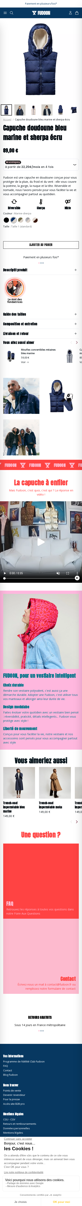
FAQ (5, 1066)
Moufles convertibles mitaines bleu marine (38, 351)
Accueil (7, 119)
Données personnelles (16, 1128)
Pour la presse (11, 1099)
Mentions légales (13, 1132)
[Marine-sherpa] (13, 220)
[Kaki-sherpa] (21, 220)
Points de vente (12, 1090)
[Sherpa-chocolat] (35, 220)
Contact (7, 1070)
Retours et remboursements (19, 1124)
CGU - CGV (9, 1119)
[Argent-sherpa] (28, 220)
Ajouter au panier (41, 245)
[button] (5, 13)
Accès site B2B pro (14, 1104)
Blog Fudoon (10, 1074)
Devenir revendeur (14, 1095)
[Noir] (6, 220)
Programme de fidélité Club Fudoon (24, 1061)
